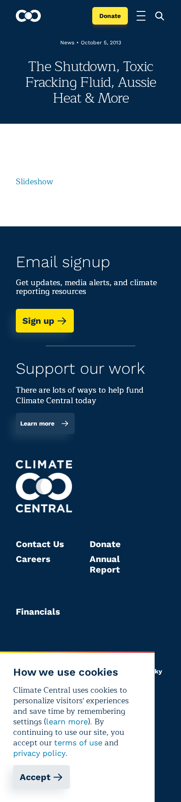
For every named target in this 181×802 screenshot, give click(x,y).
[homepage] (28, 16)
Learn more (37, 423)
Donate (110, 15)
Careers (33, 559)
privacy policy (39, 753)
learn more (67, 721)
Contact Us (40, 544)
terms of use (78, 742)
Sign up (38, 320)
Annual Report (105, 564)
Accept (35, 777)
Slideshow (34, 181)
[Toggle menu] (141, 16)
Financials (38, 611)
